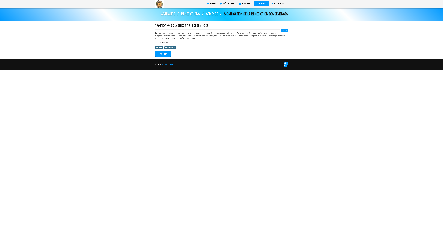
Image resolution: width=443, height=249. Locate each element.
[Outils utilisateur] (284, 30)
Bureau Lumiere (168, 64)
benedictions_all (170, 47)
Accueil (213, 3)
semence (159, 47)
